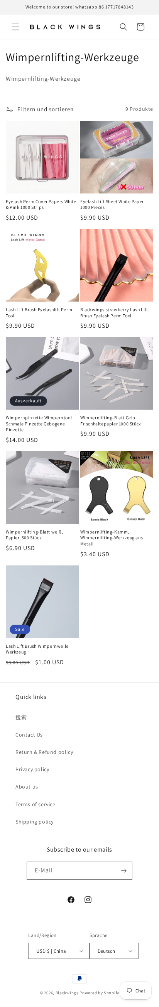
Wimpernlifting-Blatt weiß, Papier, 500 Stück (34, 535)
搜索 (21, 717)
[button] (15, 26)
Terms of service (35, 804)
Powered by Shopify (99, 992)
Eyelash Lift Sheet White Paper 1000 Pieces (112, 204)
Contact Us (29, 734)
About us (26, 786)
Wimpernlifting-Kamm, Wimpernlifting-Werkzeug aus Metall (111, 538)
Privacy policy (32, 769)
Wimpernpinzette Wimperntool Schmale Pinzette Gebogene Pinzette (39, 423)
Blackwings (67, 992)
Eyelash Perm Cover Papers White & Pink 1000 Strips (41, 204)
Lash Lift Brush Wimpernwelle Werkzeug (37, 649)
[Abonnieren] (123, 871)
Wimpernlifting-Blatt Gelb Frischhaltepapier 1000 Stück (110, 421)
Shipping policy (34, 821)
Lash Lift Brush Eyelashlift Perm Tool (39, 312)
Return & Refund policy (44, 752)
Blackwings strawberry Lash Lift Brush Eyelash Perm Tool (114, 312)
